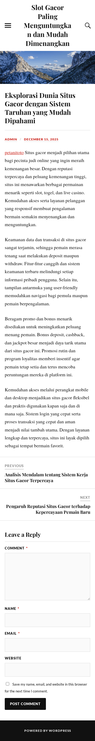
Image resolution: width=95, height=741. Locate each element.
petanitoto (14, 152)
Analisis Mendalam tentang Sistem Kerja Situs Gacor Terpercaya (46, 477)
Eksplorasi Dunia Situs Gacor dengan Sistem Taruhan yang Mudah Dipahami (40, 108)
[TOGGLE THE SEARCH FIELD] (87, 25)
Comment (16, 548)
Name (12, 608)
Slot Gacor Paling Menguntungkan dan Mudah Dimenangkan (47, 25)
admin (11, 139)
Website (13, 658)
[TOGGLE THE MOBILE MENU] (8, 25)
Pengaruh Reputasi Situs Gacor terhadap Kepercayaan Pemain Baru (48, 509)
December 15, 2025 (41, 139)
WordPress (60, 731)
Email (12, 633)
